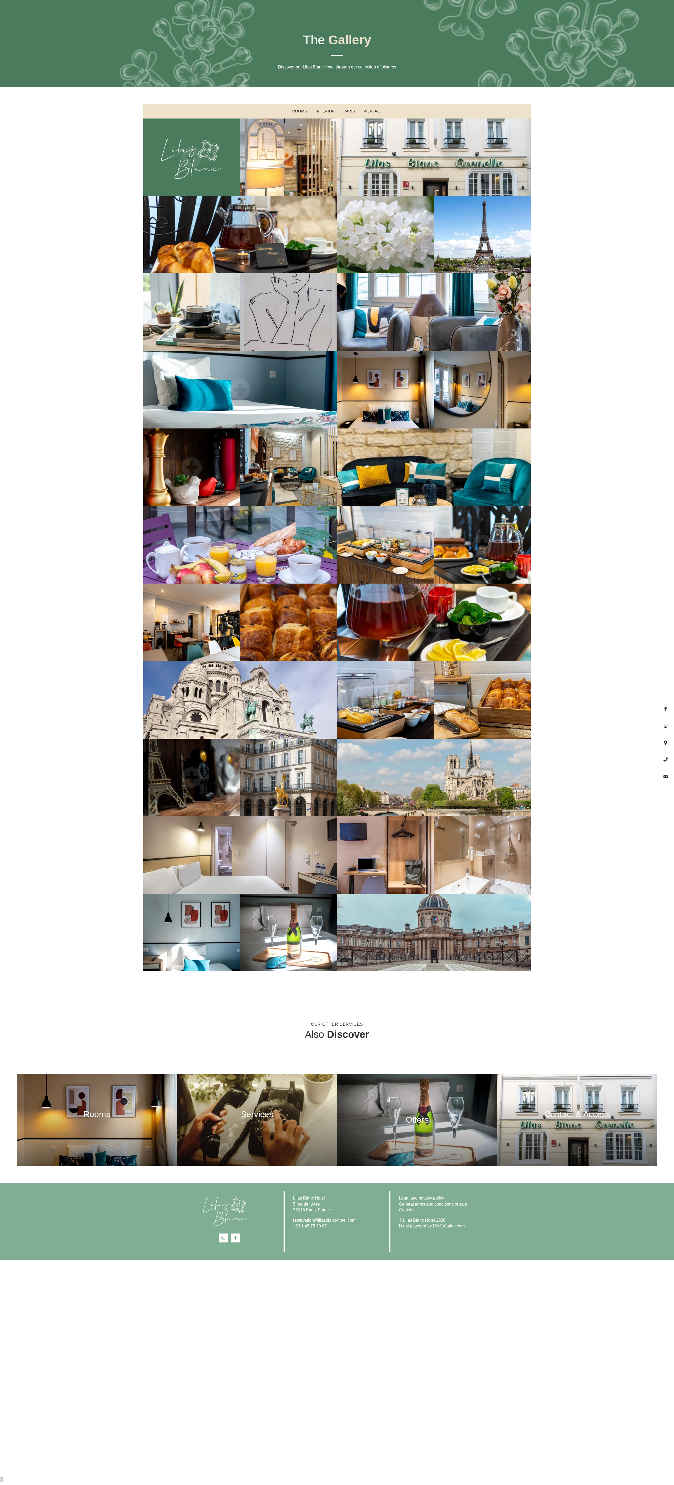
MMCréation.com (449, 1226)
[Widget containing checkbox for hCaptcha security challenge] (599, 752)
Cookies (406, 1210)
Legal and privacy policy (421, 1198)
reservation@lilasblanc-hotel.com (324, 1220)
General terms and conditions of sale (433, 1204)
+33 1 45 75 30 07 (310, 1226)
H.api (404, 1226)
